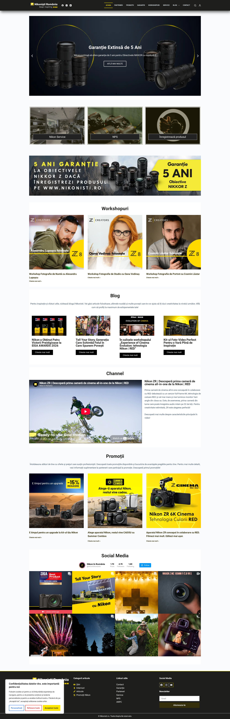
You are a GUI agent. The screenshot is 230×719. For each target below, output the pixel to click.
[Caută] (195, 5)
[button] (32, 56)
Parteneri (118, 5)
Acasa (108, 5)
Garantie (141, 5)
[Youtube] (171, 685)
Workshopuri (154, 5)
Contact (186, 5)
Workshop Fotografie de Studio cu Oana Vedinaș (113, 274)
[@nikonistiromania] (82, 565)
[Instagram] (67, 5)
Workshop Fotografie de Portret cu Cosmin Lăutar (173, 274)
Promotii (130, 5)
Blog (175, 5)
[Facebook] (63, 5)
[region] (34, 696)
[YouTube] (71, 5)
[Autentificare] (200, 5)
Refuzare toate (33, 708)
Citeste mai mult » (35, 281)
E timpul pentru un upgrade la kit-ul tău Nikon (53, 532)
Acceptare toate (51, 708)
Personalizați (16, 708)
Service (166, 5)
